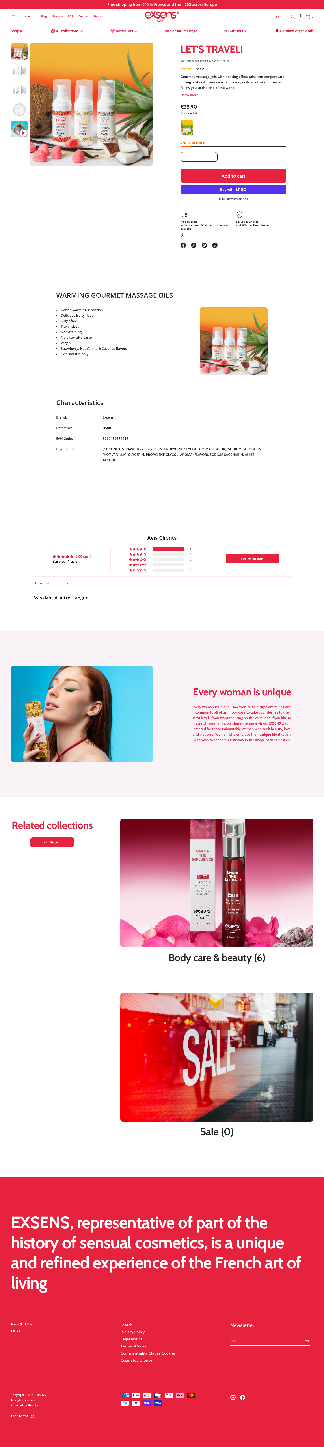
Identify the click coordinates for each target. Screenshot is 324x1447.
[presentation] (91, 104)
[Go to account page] (300, 18)
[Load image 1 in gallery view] (19, 51)
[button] (293, 17)
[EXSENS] (162, 16)
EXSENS (41, 1395)
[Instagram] (233, 1397)
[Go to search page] (293, 17)
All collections (52, 842)
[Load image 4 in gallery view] (19, 109)
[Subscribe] (307, 1340)
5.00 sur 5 (83, 556)
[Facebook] (243, 1397)
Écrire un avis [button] (252, 558)
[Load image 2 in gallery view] (19, 70)
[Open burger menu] (13, 17)
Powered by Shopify (24, 1405)
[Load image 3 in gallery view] (19, 90)
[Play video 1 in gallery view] (19, 129)
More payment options (233, 199)
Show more (189, 95)
